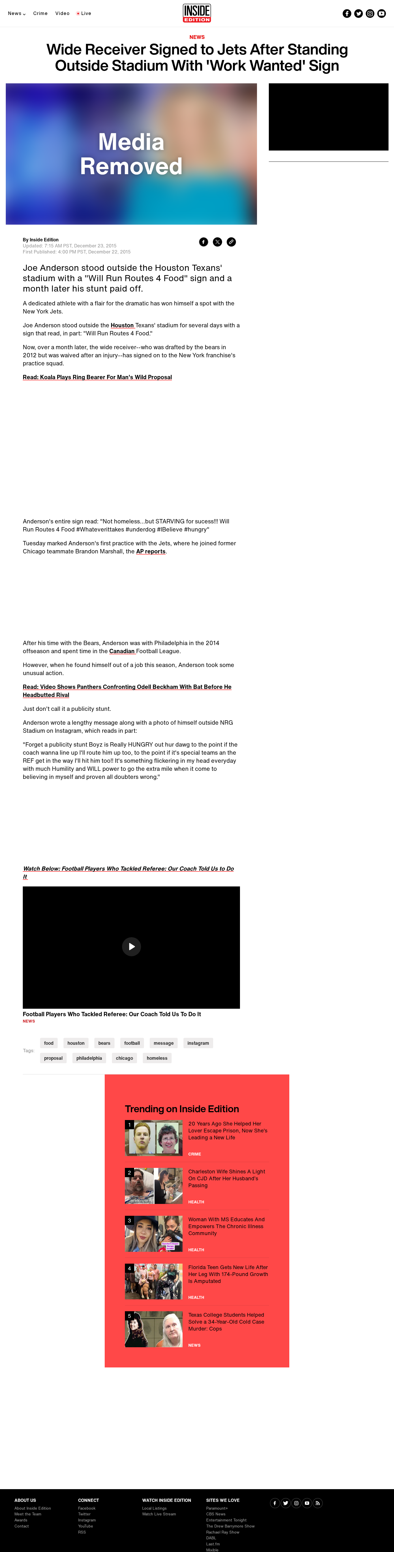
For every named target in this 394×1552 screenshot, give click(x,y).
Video (62, 13)
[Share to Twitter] (217, 243)
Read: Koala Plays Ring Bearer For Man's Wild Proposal (97, 377)
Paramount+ (217, 1508)
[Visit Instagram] (296, 1503)
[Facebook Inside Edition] (347, 13)
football (132, 1043)
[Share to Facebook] (203, 243)
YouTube (85, 1526)
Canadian (122, 651)
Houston (123, 325)
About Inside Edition (32, 1508)
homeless (157, 1058)
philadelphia (89, 1058)
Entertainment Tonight (226, 1520)
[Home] (197, 13)
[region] (131, 947)
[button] (131, 946)
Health (196, 1202)
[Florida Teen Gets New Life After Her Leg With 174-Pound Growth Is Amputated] (197, 1282)
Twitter (84, 1514)
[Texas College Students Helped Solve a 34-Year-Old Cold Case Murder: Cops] (197, 1329)
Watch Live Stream (159, 1514)
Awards (20, 1520)
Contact (21, 1526)
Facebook (86, 1508)
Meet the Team (27, 1514)
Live (86, 13)
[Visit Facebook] (275, 1503)
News (15, 13)
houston (76, 1043)
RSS (82, 1532)
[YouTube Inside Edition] (381, 13)
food (49, 1043)
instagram (198, 1043)
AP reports (151, 551)
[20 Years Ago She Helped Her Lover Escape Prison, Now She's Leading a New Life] (197, 1138)
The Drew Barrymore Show (230, 1526)
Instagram (87, 1520)
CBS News (216, 1514)
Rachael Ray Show (222, 1532)
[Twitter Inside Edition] (358, 13)
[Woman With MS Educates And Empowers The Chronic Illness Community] (197, 1234)
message (164, 1043)
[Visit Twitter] (286, 1503)
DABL (211, 1538)
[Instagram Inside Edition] (370, 13)
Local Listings (154, 1508)
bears (104, 1043)
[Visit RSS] (318, 1503)
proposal (53, 1058)
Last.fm (213, 1544)
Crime (40, 13)
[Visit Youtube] (307, 1503)
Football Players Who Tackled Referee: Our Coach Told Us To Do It (112, 1014)
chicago (124, 1058)
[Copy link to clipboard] (231, 243)
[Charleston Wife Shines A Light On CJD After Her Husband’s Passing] (197, 1186)
